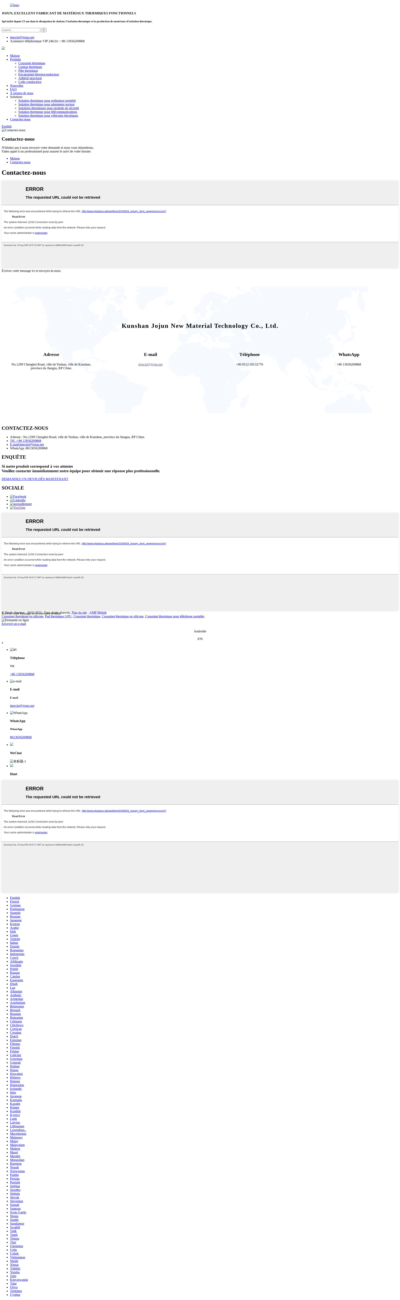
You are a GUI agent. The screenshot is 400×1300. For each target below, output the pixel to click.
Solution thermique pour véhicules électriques (48, 115)
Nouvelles (16, 85)
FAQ (13, 89)
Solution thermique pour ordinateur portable (47, 100)
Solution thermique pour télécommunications (47, 112)
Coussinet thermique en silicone (22, 616)
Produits (15, 59)
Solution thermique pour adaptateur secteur (46, 104)
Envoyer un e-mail (14, 624)
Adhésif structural (30, 78)
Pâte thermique (28, 70)
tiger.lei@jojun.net (22, 706)
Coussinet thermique (31, 63)
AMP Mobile (98, 612)
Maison (15, 55)
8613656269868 (21, 737)
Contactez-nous (20, 119)
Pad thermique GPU (58, 616)
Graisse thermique (30, 67)
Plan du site (79, 612)
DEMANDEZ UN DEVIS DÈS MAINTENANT (35, 479)
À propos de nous (21, 93)
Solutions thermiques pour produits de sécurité (48, 108)
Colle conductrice (29, 82)
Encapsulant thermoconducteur (38, 74)
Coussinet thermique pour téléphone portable (174, 616)
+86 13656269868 (22, 674)
